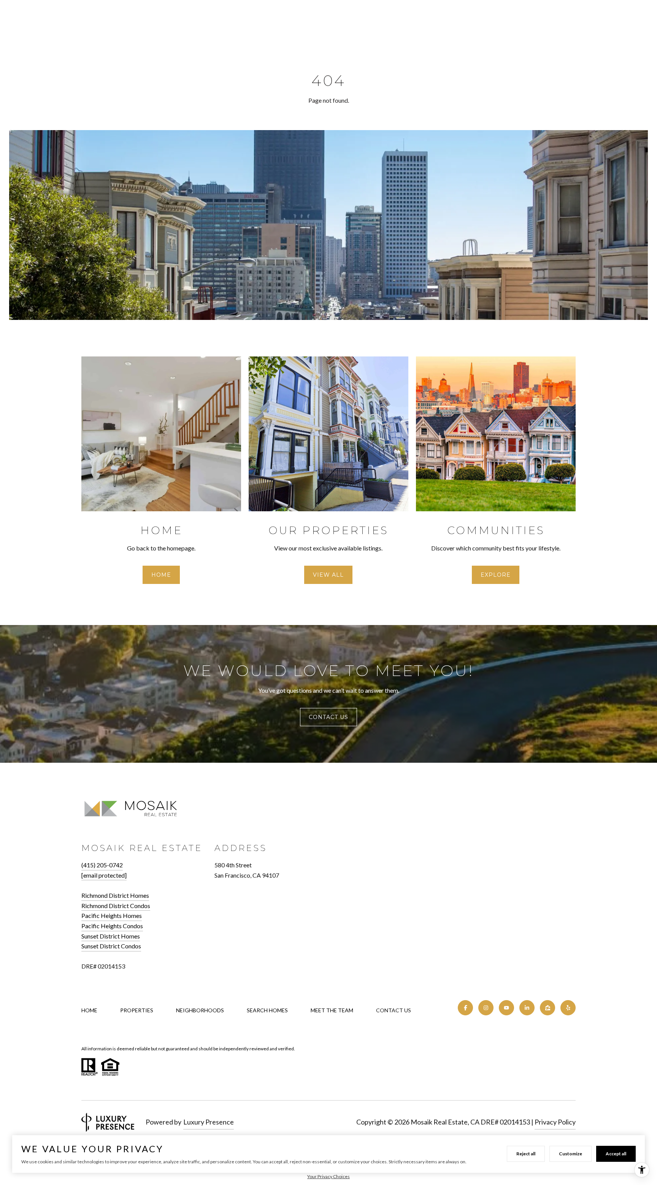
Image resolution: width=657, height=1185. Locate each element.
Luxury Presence (208, 1122)
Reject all (525, 1153)
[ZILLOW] (547, 1007)
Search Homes (267, 1010)
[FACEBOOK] (465, 1007)
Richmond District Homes (115, 895)
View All (328, 574)
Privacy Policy (555, 1122)
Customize (570, 1153)
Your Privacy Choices (328, 1176)
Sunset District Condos (111, 946)
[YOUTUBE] (506, 1007)
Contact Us (393, 1010)
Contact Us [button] (328, 717)
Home (161, 574)
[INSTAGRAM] (486, 1007)
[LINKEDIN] (527, 1007)
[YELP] (568, 1007)
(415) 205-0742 (102, 864)
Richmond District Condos (115, 905)
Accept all (616, 1153)
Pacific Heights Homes (111, 915)
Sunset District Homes (110, 936)
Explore (496, 574)
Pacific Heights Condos (112, 925)
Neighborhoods (200, 1010)
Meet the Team (332, 1010)
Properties (136, 1010)
